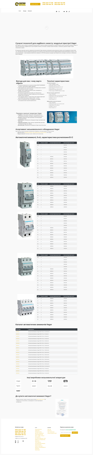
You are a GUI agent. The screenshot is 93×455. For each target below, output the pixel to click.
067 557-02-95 (59, 3)
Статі (20, 10)
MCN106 (17, 343)
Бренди (24, 10)
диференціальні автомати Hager (40, 132)
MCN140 (17, 359)
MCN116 (17, 350)
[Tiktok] (69, 11)
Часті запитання (51, 431)
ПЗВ (33, 132)
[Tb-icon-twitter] (61, 11)
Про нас (49, 429)
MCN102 (17, 336)
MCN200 (17, 366)
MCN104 (17, 340)
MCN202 (17, 370)
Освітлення (37, 449)
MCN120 (17, 352)
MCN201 (17, 368)
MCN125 (17, 354)
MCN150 (17, 361)
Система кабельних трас (40, 438)
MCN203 (17, 373)
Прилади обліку (38, 431)
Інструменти (37, 437)
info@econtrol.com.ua (19, 436)
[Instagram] (59, 11)
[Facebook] (56, 11)
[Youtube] (64, 11)
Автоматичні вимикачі (28, 132)
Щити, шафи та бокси (39, 435)
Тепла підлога (38, 442)
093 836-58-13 (59, 4)
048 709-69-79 (48, 4)
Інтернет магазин (34, 4)
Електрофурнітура (39, 434)
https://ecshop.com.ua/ (40, 399)
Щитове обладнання (39, 433)
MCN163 (17, 363)
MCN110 (17, 345)
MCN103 (17, 338)
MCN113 (17, 347)
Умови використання (52, 433)
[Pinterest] (66, 11)
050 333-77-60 (48, 3)
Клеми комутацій (38, 446)
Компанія (30, 10)
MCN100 (17, 331)
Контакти (49, 430)
